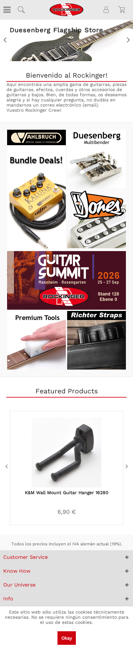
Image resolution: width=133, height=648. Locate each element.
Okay (66, 638)
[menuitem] (6, 9)
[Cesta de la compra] (122, 9)
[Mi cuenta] (106, 9)
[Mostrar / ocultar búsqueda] (21, 9)
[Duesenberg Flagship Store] (66, 40)
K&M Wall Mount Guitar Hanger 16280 (66, 492)
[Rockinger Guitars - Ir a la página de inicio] (66, 9)
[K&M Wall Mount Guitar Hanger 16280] (66, 449)
